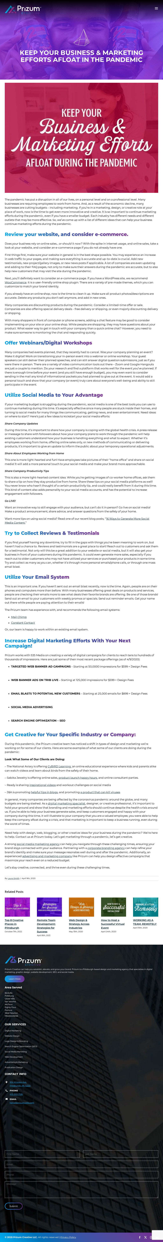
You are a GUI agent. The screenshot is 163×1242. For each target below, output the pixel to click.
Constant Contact (23, 622)
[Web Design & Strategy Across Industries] (81, 907)
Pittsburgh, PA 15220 (20, 1085)
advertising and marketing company (47, 856)
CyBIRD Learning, (59, 766)
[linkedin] (157, 1237)
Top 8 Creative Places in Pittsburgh (14, 924)
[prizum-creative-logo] (23, 6)
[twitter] (145, 1237)
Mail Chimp (19, 617)
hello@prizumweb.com (22, 1102)
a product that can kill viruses (100, 792)
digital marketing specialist (66, 803)
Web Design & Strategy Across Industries (79, 924)
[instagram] (151, 1237)
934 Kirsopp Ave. (18, 1082)
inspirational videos (42, 785)
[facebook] (139, 1237)
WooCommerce (15, 282)
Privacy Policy (68, 1237)
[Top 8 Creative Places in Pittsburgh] (17, 907)
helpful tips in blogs (44, 792)
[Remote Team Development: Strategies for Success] (49, 907)
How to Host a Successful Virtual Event (113, 924)
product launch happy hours (78, 777)
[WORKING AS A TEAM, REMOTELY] (145, 907)
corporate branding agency (106, 848)
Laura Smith (13, 878)
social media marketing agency (38, 844)
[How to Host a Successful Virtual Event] (113, 907)
